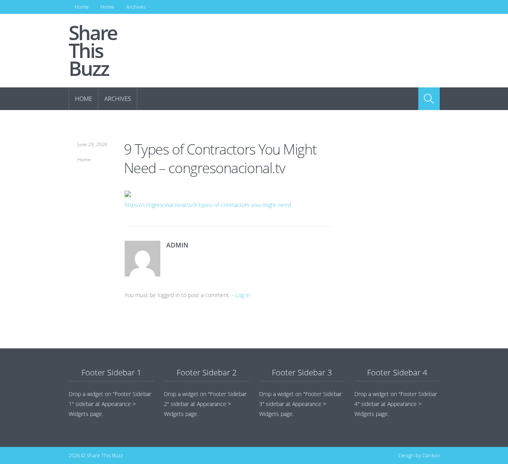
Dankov (431, 455)
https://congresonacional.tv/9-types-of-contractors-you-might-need (208, 205)
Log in (242, 295)
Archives (136, 6)
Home (82, 6)
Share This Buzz (93, 50)
